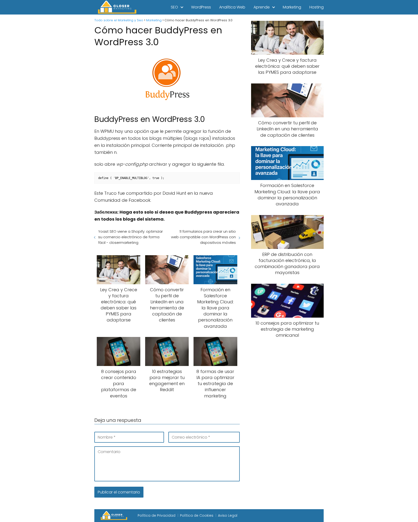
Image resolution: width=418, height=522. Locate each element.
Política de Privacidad (156, 515)
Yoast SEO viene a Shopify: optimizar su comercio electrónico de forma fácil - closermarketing (130, 237)
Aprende (262, 7)
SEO (174, 7)
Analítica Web (232, 7)
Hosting (316, 7)
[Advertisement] (287, 422)
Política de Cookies (196, 515)
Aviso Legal (227, 515)
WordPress (201, 7)
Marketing (292, 7)
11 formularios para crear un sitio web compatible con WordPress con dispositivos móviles (203, 237)
